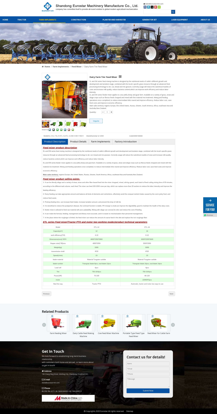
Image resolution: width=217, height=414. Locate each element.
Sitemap (129, 411)
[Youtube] (155, 7)
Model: (46, 136)
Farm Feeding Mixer (58, 333)
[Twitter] (152, 7)
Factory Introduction (126, 141)
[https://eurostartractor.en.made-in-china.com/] (68, 398)
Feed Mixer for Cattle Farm (158, 333)
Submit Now (148, 390)
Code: (131, 136)
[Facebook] (145, 7)
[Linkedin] (148, 7)
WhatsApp (209, 215)
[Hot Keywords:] (173, 12)
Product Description (55, 141)
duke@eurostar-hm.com (154, 4)
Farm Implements (100, 141)
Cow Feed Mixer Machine (108, 333)
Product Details (78, 141)
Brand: (88, 136)
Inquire (96, 121)
